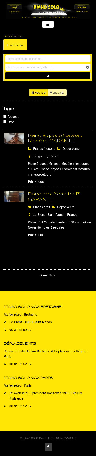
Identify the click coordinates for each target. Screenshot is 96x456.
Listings (15, 45)
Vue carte (58, 92)
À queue (13, 116)
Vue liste (40, 92)
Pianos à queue (43, 148)
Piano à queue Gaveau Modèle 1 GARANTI (55, 138)
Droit (11, 122)
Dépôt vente (71, 148)
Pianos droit (41, 207)
